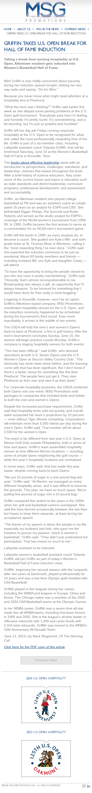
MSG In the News (47, 29)
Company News (46, 660)
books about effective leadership (35, 162)
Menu (86, 4)
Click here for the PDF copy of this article (34, 647)
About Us (23, 29)
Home (8, 29)
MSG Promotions (46, 12)
